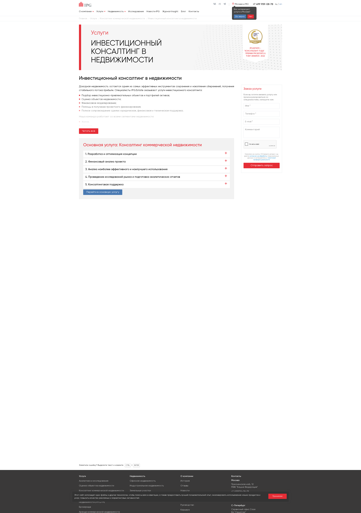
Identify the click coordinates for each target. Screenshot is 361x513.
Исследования (136, 11)
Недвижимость (116, 11)
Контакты (194, 11)
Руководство (187, 505)
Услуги (99, 11)
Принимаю (277, 496)
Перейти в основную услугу (102, 192)
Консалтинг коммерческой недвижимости (160, 145)
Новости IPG (153, 11)
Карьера (185, 510)
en (280, 4)
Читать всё (88, 131)
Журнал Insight (170, 11)
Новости (185, 491)
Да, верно (240, 16)
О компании (85, 11)
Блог (183, 11)
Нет (250, 16)
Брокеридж (85, 507)
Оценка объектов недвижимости (96, 486)
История (185, 481)
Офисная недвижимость (143, 481)
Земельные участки (140, 491)
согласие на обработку (258, 156)
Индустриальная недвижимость (147, 486)
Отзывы (184, 486)
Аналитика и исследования (93, 481)
